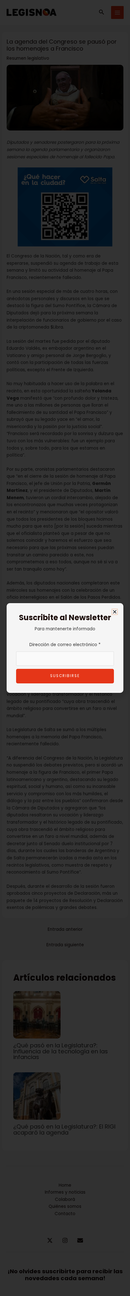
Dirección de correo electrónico (65, 645)
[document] (65, 648)
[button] (114, 611)
